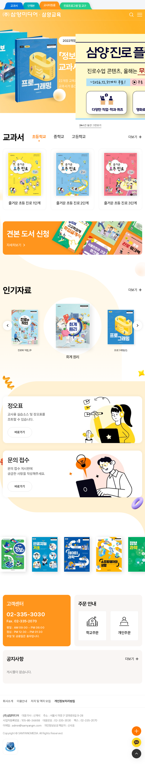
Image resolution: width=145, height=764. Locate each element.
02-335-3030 (26, 614)
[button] (7, 325)
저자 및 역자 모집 (41, 701)
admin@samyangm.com (26, 725)
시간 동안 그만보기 (90, 125)
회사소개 (8, 701)
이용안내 (22, 701)
